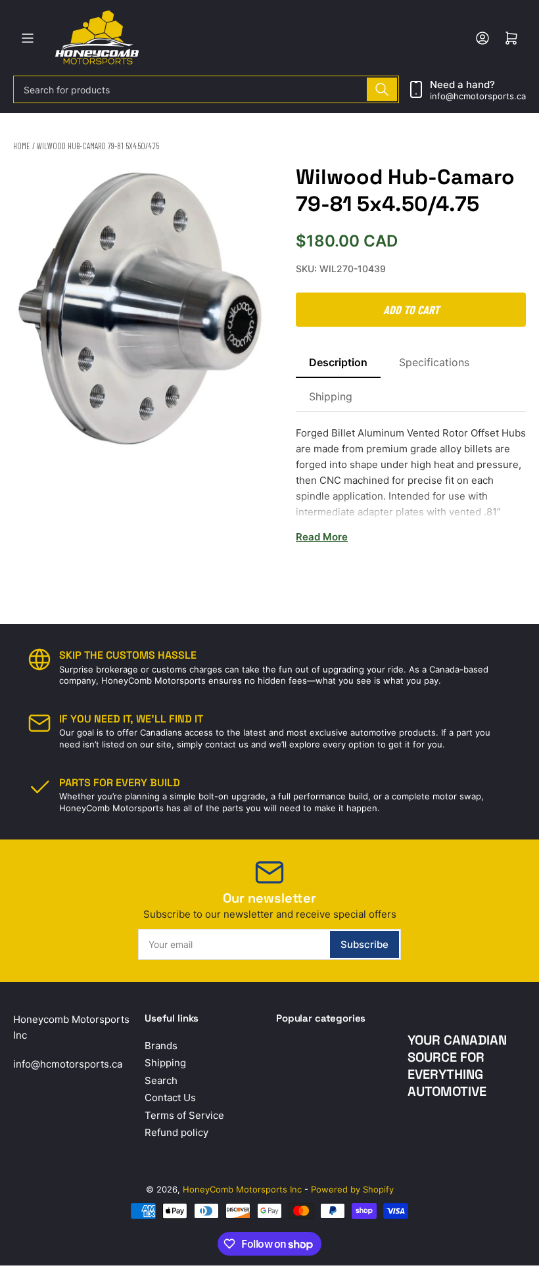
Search (161, 1080)
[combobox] (206, 89)
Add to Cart (411, 309)
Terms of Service (184, 1115)
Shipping (330, 396)
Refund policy (176, 1132)
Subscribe (364, 944)
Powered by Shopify (352, 1189)
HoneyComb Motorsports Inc (242, 1189)
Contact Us (170, 1097)
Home (21, 146)
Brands (161, 1045)
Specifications (434, 362)
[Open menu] (27, 38)
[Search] (381, 89)
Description (338, 362)
